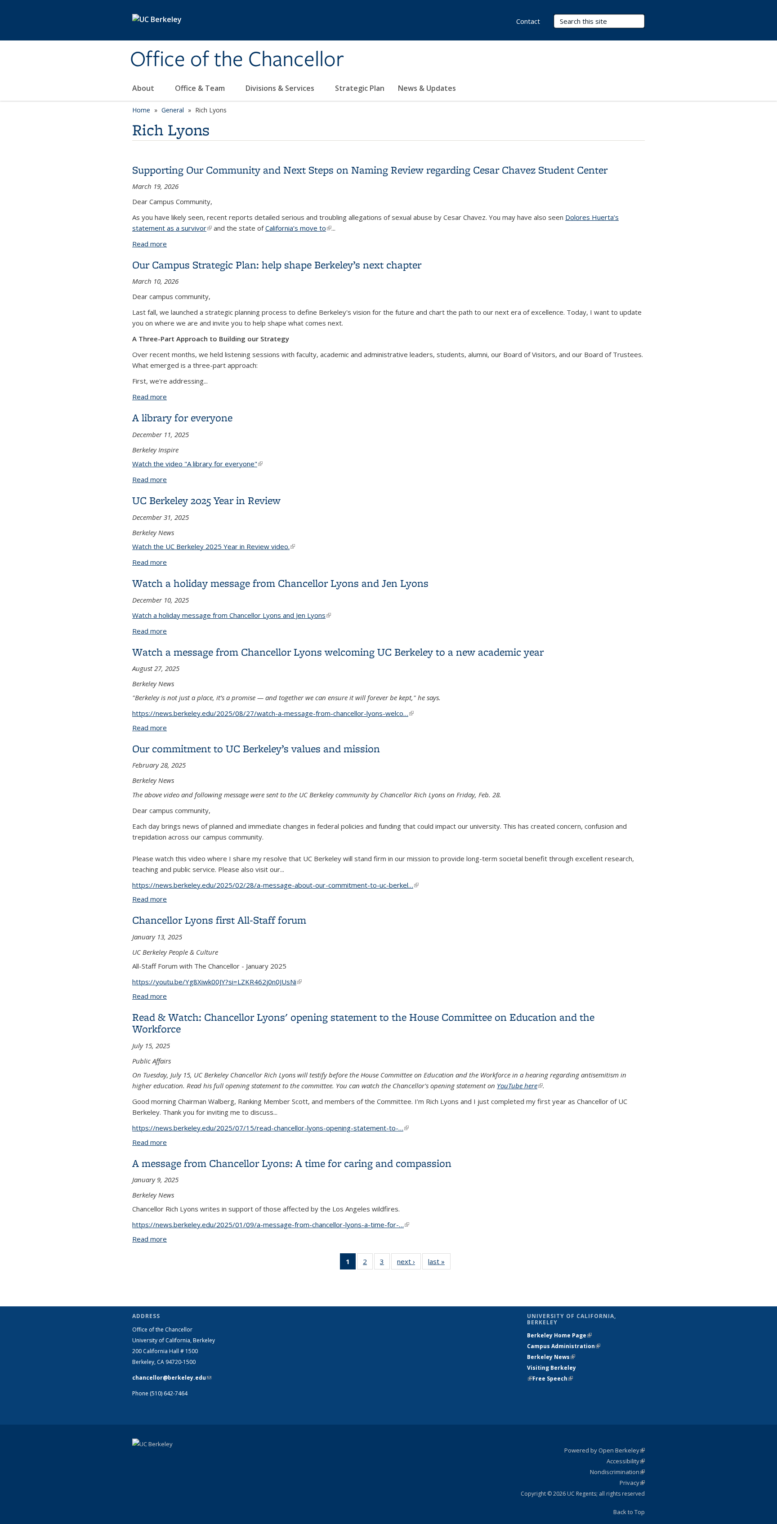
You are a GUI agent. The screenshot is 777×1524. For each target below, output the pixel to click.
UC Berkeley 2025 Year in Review (206, 500)
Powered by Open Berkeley (604, 1450)
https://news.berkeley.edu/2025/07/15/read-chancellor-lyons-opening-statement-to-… (270, 1127)
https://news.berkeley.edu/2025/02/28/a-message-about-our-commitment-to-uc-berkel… (275, 884)
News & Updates (427, 88)
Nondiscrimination (617, 1472)
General (172, 110)
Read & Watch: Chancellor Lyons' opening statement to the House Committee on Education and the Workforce (363, 1023)
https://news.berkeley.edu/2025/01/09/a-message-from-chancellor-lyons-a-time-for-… (270, 1224)
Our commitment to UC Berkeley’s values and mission (256, 748)
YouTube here (520, 1085)
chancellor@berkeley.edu (171, 1377)
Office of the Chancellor (237, 59)
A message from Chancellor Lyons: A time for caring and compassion (291, 1163)
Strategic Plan (359, 88)
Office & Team (201, 88)
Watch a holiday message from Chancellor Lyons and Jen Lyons (280, 583)
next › (409, 1263)
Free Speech (552, 1378)
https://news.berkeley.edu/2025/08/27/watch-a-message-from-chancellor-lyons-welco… (273, 713)
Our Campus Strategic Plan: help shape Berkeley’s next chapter (276, 265)
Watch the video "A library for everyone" (197, 463)
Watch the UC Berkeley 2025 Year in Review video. (213, 546)
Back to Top (629, 1512)
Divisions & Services (281, 88)
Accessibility (626, 1461)
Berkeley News (551, 1357)
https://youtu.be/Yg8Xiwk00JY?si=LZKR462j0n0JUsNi (217, 981)
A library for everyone (182, 418)
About (144, 88)
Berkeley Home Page (559, 1335)
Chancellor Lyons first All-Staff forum (219, 920)
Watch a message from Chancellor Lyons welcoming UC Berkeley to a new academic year (338, 652)
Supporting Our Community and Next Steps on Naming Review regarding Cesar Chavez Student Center (369, 170)
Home (141, 110)
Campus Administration (563, 1346)
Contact (528, 21)
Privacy (632, 1483)
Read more (149, 243)
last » (439, 1263)
